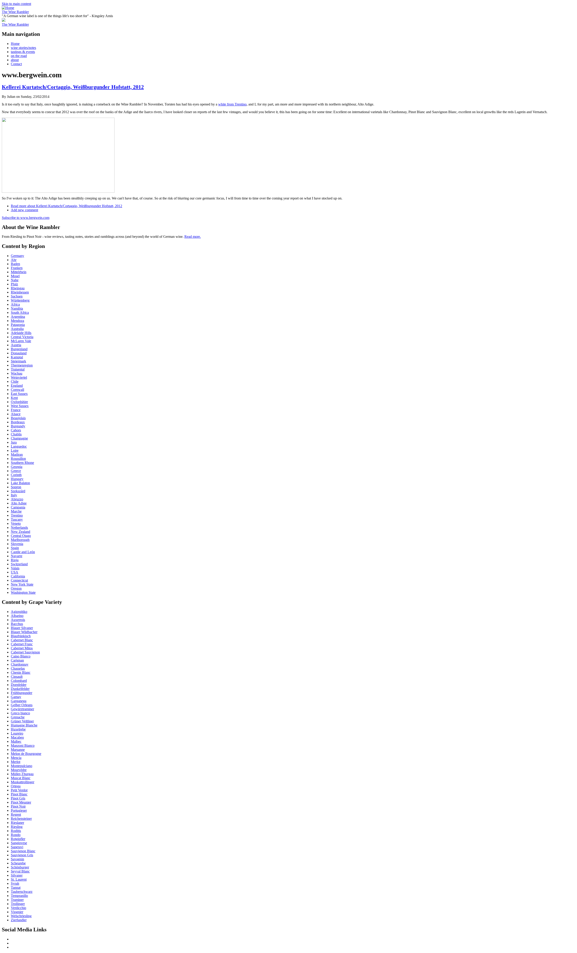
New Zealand (20, 532)
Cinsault (17, 676)
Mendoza (17, 321)
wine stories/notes (23, 48)
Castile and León (23, 552)
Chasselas (18, 668)
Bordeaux (18, 422)
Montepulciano (21, 766)
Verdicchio (18, 908)
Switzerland (19, 564)
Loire (14, 450)
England (17, 385)
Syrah (15, 883)
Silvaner (17, 875)
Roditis (16, 831)
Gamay (16, 697)
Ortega (16, 786)
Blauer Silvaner (22, 628)
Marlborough (20, 540)
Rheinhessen (20, 292)
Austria (16, 345)
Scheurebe (18, 863)
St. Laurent (19, 879)
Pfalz (14, 284)
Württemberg (20, 300)
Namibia (17, 308)
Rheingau (18, 288)
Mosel (15, 276)
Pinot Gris (18, 798)
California (18, 576)
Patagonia (18, 325)
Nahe (14, 280)
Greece (16, 471)
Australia (17, 329)
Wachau (16, 373)
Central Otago (21, 536)
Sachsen (17, 296)
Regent (16, 814)
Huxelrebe (18, 729)
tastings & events (23, 52)
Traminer (17, 900)
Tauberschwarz (21, 891)
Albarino (17, 616)
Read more (66, 206)
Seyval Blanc (20, 871)
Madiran (17, 454)
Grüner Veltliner (22, 721)
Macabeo (17, 737)
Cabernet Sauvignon (25, 652)
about (15, 60)
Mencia (16, 758)
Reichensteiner (21, 818)
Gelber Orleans (21, 705)
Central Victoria (22, 337)
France (16, 410)
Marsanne (18, 749)
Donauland (19, 353)
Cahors (16, 430)
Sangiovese (19, 843)
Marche (16, 511)
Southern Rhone (22, 463)
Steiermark (18, 361)
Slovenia (17, 544)
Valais (15, 568)
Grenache (18, 717)
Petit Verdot (19, 790)
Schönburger (20, 867)
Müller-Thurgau (22, 774)
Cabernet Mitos (22, 648)
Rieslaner (17, 823)
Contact (16, 64)
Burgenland (19, 349)
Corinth (16, 475)
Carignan (17, 660)
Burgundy (18, 426)
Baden (15, 264)
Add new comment (24, 210)
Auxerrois (18, 620)
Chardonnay (19, 664)
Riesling (17, 827)
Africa (15, 304)
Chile (14, 381)
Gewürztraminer (22, 709)
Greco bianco (20, 713)
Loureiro (17, 733)
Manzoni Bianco (22, 745)
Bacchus (17, 624)
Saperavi (17, 847)
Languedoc (19, 446)
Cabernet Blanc (22, 640)
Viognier (17, 912)
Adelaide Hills (21, 333)
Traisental (18, 369)
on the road (19, 56)
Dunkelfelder (20, 689)
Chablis (16, 434)
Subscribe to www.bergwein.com (25, 218)
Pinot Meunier (21, 802)
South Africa (20, 312)
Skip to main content (16, 4)
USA (14, 572)
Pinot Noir (18, 806)
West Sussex (20, 406)
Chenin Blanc (20, 672)
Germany (17, 256)
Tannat (16, 887)
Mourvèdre (19, 770)
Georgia (16, 467)
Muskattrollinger (22, 782)
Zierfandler (19, 920)
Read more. (192, 236)
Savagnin (17, 859)
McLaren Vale (21, 341)
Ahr (13, 260)
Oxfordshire (19, 402)
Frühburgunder (21, 693)
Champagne (19, 438)
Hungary (17, 479)
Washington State (23, 592)
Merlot (15, 762)
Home (15, 44)
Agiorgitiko (19, 612)
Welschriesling (21, 916)
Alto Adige (19, 503)
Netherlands (19, 527)
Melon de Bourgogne (26, 754)
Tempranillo (19, 896)
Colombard (19, 681)
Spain (15, 548)
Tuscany (17, 519)
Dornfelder (18, 685)
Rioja (14, 560)
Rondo (16, 835)
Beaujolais (18, 418)
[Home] (8, 8)
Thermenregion (22, 365)
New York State (22, 584)
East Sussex (19, 394)
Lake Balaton (20, 483)
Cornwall (17, 390)
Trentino (17, 515)
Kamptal (17, 357)
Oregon (16, 588)
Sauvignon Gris (22, 855)
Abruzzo (17, 499)
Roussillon (18, 458)
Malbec (16, 741)
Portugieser (19, 810)
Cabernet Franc (22, 644)
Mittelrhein (18, 272)
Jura (14, 442)
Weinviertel (19, 377)
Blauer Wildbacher (24, 632)
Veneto (16, 523)
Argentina (18, 316)
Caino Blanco (20, 656)
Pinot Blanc (19, 794)
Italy (14, 495)
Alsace (16, 414)
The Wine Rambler (15, 12)
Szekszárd (18, 491)
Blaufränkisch (21, 636)
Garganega (18, 701)
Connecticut (19, 580)
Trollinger (18, 904)
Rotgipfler (18, 839)
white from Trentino (232, 104)
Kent (14, 398)
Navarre (16, 556)
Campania (18, 507)
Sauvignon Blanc (23, 851)
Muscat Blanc (20, 778)
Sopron (16, 487)
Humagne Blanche (24, 725)
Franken (17, 268)
